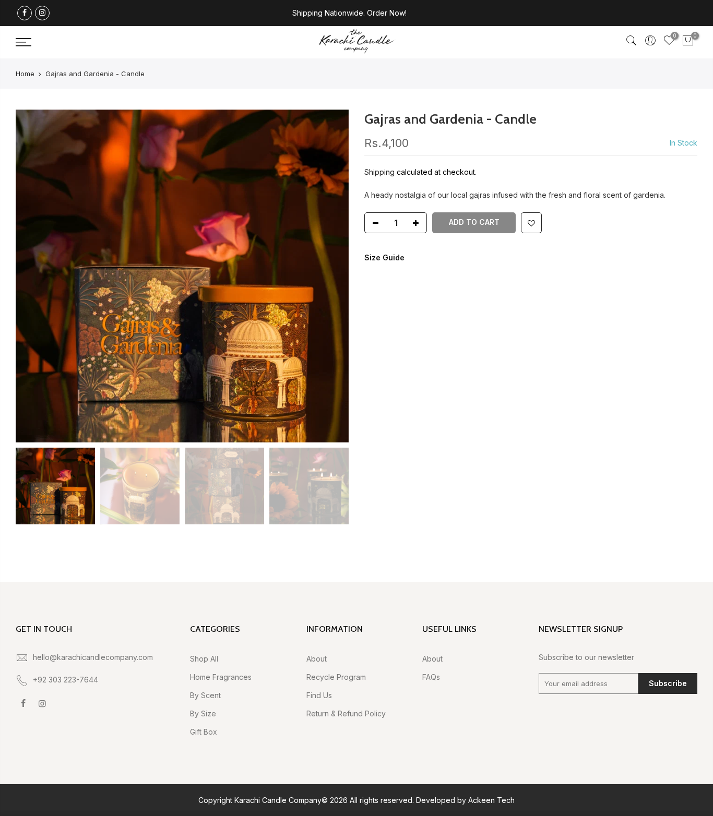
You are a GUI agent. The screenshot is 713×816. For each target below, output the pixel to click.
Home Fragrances (221, 677)
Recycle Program (336, 677)
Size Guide (384, 257)
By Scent (205, 695)
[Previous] (34, 276)
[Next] (330, 276)
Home (25, 73)
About (316, 658)
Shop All (204, 658)
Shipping (379, 171)
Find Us (319, 695)
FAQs (431, 677)
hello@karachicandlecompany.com (93, 657)
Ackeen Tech (491, 800)
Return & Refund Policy (346, 713)
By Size (203, 713)
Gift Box (203, 731)
